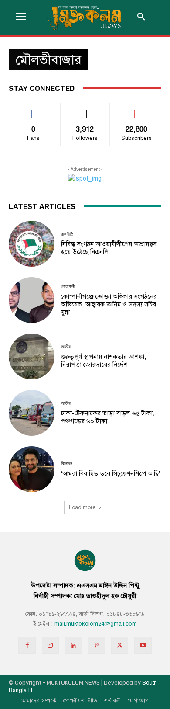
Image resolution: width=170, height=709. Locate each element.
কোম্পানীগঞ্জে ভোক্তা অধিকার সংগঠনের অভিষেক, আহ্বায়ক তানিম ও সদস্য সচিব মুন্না (109, 304)
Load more (82, 507)
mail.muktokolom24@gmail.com (95, 623)
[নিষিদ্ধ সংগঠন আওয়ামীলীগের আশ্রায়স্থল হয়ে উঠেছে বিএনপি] (31, 244)
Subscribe (136, 109)
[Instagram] (50, 645)
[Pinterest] (96, 645)
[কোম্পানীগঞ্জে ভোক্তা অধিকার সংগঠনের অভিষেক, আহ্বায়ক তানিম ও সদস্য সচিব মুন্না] (31, 300)
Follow (85, 109)
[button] (141, 17)
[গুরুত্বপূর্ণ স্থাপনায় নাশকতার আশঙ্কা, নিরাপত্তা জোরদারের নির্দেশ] (31, 356)
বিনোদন (66, 463)
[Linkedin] (73, 645)
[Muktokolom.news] (85, 17)
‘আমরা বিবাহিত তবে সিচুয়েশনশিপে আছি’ (110, 473)
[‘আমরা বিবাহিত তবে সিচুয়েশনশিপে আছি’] (31, 469)
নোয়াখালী (68, 286)
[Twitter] (119, 645)
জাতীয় (66, 346)
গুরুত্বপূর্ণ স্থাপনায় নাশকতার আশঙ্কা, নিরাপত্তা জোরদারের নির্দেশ (103, 360)
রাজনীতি (67, 234)
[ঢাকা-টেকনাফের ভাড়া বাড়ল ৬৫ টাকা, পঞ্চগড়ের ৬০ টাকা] (31, 413)
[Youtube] (142, 645)
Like (34, 109)
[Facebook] (26, 645)
